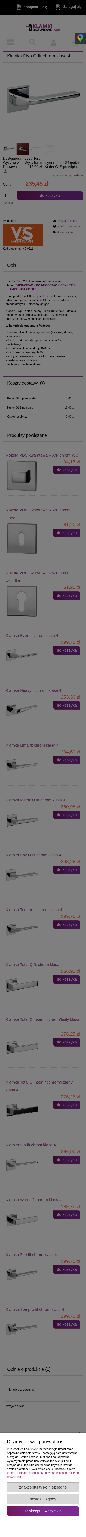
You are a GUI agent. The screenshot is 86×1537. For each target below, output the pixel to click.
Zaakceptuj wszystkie (43, 1511)
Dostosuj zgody (43, 1499)
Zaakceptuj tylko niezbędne (43, 1487)
